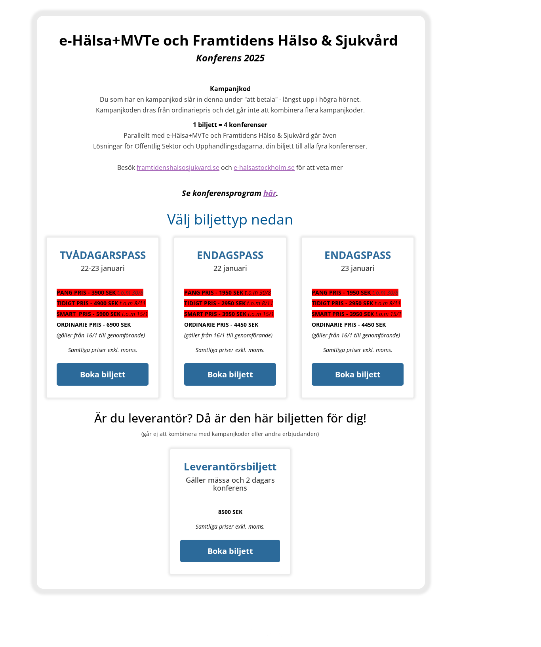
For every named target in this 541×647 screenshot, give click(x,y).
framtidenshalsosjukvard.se (178, 167)
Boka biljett (103, 374)
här (269, 193)
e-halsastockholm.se (264, 167)
